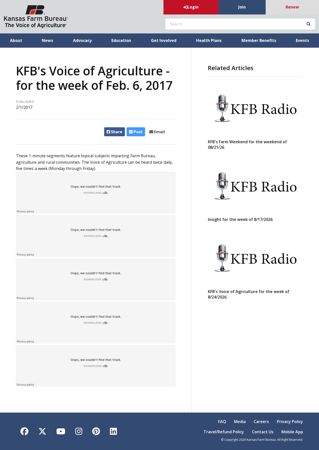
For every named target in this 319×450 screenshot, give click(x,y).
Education (121, 40)
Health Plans (209, 40)
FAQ (222, 421)
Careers (261, 421)
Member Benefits (258, 40)
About (16, 40)
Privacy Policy (290, 421)
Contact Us (262, 432)
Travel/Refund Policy (224, 432)
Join (242, 7)
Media (240, 421)
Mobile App (292, 432)
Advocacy (82, 40)
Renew (292, 7)
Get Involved (163, 40)
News (47, 40)
